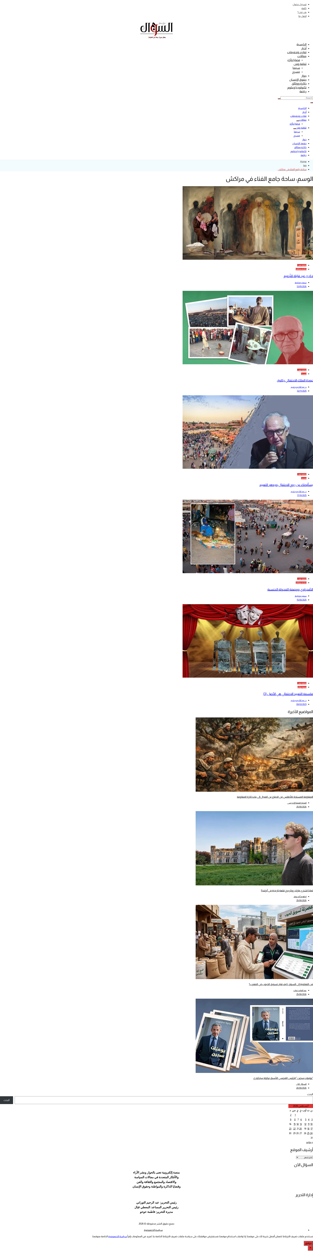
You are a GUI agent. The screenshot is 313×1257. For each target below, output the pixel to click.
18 (308, 1128)
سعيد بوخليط (300, 282)
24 (311, 1133)
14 (298, 1124)
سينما (296, 68)
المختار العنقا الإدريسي (296, 803)
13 (301, 1124)
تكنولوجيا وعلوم (296, 87)
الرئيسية (301, 44)
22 (294, 1128)
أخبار (303, 48)
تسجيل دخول (299, 4)
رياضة (302, 91)
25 (308, 1133)
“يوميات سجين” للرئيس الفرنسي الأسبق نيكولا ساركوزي (283, 1078)
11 (308, 1124)
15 (295, 1124)
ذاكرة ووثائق (299, 83)
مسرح (296, 71)
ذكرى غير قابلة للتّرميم (298, 276)
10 (311, 1124)
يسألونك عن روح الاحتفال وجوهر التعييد (286, 485)
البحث (310, 1094)
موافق (308, 1243)
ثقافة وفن (300, 64)
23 (290, 1128)
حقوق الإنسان (297, 79)
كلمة (303, 8)
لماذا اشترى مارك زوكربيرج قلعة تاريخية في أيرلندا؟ (287, 890)
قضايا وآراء (293, 60)
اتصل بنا (302, 16)
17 (312, 1128)
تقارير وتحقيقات (296, 52)
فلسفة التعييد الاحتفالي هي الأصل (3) (288, 694)
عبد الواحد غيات (299, 990)
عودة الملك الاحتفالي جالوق (295, 380)
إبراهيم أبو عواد (300, 896)
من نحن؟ (302, 12)
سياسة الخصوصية (153, 1230)
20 (300, 1128)
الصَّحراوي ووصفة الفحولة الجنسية (290, 589)
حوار (303, 75)
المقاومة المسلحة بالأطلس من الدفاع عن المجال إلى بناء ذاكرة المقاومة (275, 796)
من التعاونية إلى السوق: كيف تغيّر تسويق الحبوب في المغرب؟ (281, 984)
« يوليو (309, 1142)
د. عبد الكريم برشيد (298, 387)
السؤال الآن (301, 1084)
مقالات (301, 56)
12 (305, 1124)
